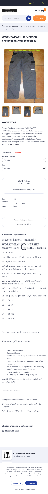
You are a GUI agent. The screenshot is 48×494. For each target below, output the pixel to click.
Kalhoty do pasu (12, 26)
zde (33, 490)
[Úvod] (9, 10)
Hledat (28, 18)
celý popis (14, 144)
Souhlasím (31, 483)
